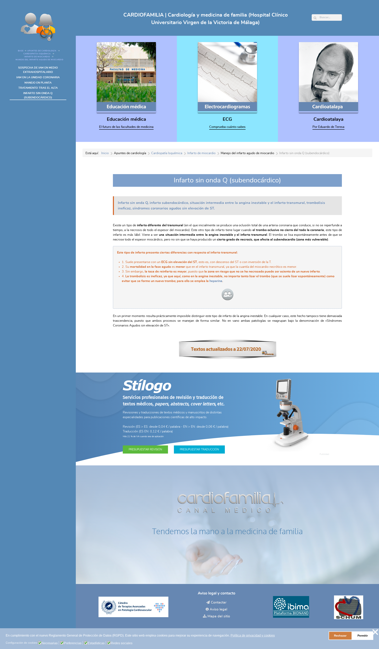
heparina (215, 281)
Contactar (219, 602)
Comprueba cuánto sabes (227, 126)
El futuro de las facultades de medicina (126, 126)
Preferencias (73, 643)
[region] (227, 419)
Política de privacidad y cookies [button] (253, 635)
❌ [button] (375, 632)
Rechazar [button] (340, 635)
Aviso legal (218, 609)
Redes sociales (121, 643)
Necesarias (50, 643)
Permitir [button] (362, 635)
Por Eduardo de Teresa (328, 126)
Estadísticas (96, 643)
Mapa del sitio (218, 616)
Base (20, 51)
